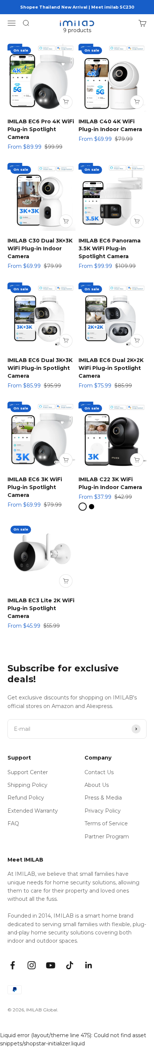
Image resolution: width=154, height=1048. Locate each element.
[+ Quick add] (66, 102)
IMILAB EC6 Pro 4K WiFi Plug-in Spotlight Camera (40, 129)
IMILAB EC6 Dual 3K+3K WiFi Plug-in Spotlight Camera (40, 368)
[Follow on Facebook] (12, 965)
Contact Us (99, 772)
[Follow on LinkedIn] (89, 965)
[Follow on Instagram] (32, 965)
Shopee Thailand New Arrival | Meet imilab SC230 (77, 7)
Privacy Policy (102, 810)
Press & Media (103, 797)
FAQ (13, 823)
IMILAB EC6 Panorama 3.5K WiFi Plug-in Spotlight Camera (109, 248)
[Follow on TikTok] (70, 965)
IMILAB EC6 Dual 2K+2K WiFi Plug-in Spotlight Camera (111, 368)
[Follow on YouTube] (51, 965)
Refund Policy (25, 797)
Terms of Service (106, 823)
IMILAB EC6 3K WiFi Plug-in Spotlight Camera (34, 487)
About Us (96, 785)
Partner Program (106, 836)
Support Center (27, 772)
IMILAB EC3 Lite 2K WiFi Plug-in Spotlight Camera (40, 608)
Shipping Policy (27, 785)
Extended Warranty (32, 810)
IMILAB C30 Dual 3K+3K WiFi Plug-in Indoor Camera (40, 248)
